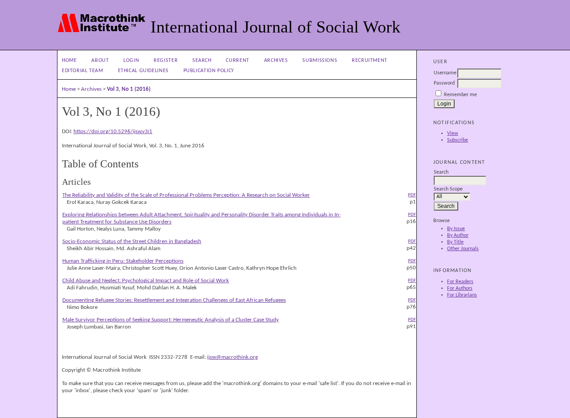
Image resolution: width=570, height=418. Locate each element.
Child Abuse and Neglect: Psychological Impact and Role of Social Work (145, 281)
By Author (457, 235)
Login (131, 60)
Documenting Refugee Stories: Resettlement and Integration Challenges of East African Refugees (174, 300)
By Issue (456, 228)
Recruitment (369, 60)
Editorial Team (82, 70)
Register (166, 60)
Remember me (460, 94)
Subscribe (457, 140)
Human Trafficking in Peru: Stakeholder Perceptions (122, 261)
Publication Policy (208, 70)
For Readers (460, 281)
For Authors (459, 288)
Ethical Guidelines (143, 70)
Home (69, 60)
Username (445, 73)
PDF (412, 195)
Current (237, 60)
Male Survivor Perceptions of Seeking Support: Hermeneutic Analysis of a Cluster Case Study (170, 320)
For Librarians (462, 295)
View (452, 133)
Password (444, 83)
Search (202, 60)
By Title (455, 242)
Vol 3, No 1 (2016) (129, 89)
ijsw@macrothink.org (232, 357)
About (100, 60)
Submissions (319, 60)
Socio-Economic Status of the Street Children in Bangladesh (131, 241)
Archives (276, 60)
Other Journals (463, 249)
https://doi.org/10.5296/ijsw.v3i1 (112, 131)
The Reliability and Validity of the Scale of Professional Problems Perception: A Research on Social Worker (186, 195)
